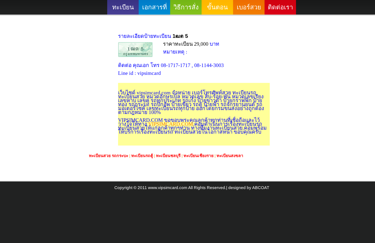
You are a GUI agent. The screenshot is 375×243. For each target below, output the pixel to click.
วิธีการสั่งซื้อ (186, 9)
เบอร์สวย (249, 7)
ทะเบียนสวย (123, 9)
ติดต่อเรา (280, 7)
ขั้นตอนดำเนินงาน (217, 9)
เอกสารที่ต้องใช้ (154, 9)
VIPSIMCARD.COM (170, 124)
